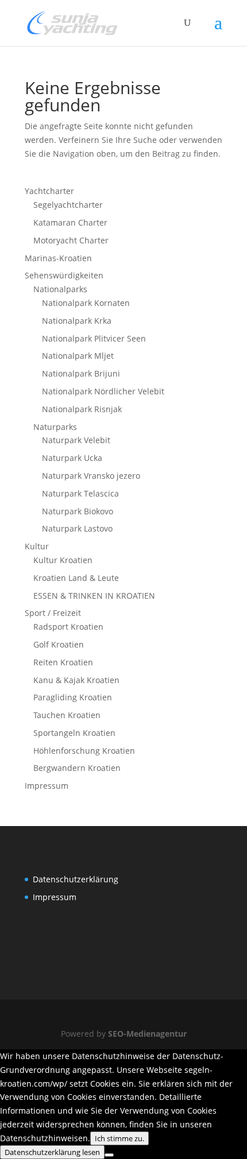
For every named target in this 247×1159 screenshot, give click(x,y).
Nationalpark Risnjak (82, 409)
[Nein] (109, 1155)
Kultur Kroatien (62, 560)
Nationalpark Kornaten (86, 302)
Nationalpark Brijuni (81, 373)
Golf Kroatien (58, 644)
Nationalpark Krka (76, 320)
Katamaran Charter (70, 222)
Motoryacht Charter (71, 240)
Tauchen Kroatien (67, 715)
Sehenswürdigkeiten (64, 275)
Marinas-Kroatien (58, 258)
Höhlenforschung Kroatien (84, 750)
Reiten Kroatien (63, 662)
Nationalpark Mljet (78, 355)
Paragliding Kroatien (72, 697)
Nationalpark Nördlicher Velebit (103, 391)
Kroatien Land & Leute (76, 577)
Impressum (46, 785)
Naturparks (55, 426)
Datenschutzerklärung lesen (52, 1152)
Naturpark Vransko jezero (91, 475)
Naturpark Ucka (72, 457)
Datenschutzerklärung (75, 879)
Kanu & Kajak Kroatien (76, 680)
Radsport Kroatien (68, 626)
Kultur (37, 546)
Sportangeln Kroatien (74, 732)
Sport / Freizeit (53, 612)
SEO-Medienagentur (147, 1033)
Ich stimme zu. (119, 1138)
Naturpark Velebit (76, 440)
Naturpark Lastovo (77, 528)
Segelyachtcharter (68, 204)
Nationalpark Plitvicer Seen (94, 338)
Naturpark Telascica (80, 493)
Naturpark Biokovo (77, 511)
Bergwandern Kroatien (77, 767)
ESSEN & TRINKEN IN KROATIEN (94, 595)
